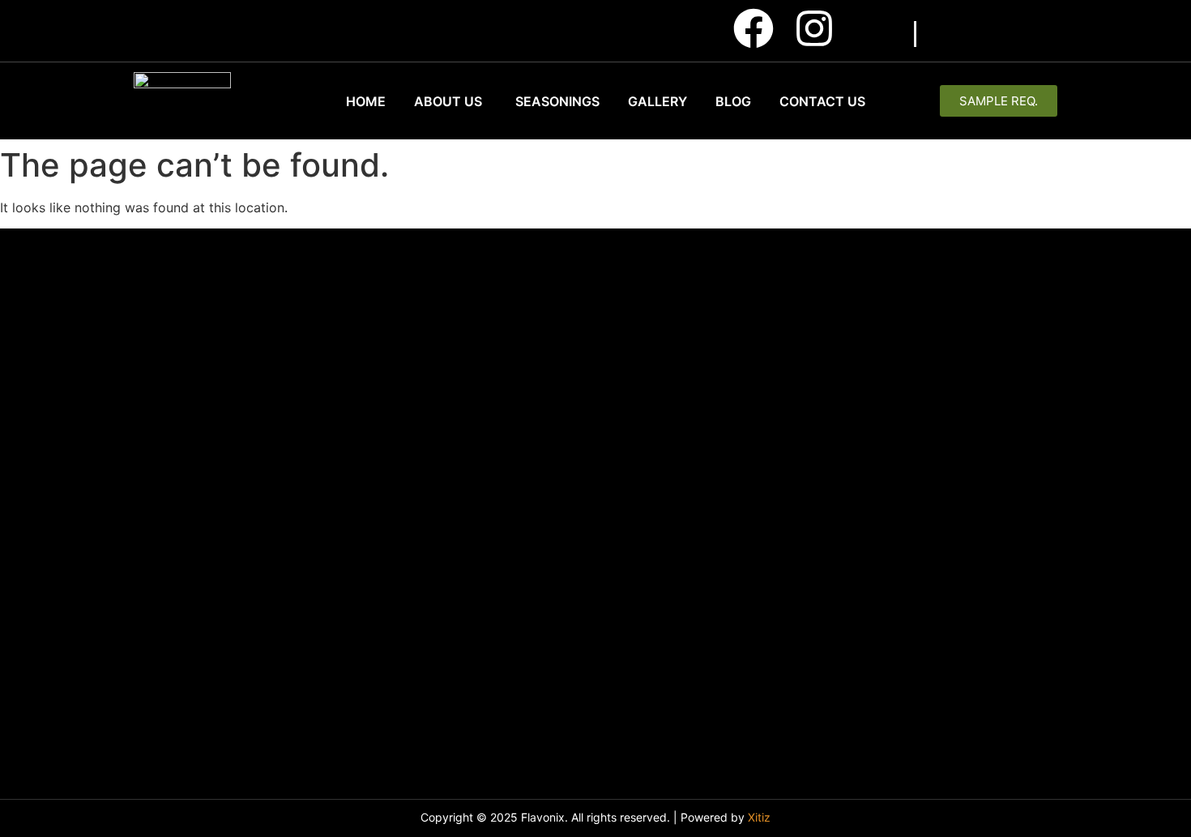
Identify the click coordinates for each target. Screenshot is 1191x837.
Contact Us (822, 101)
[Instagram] (814, 28)
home (366, 101)
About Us (448, 101)
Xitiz (759, 817)
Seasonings (557, 101)
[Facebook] (753, 28)
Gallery (657, 101)
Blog (733, 101)
